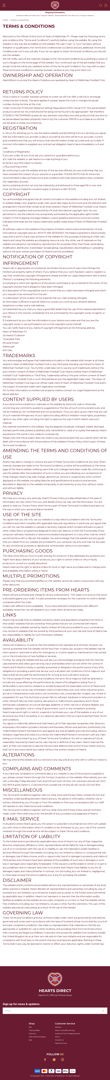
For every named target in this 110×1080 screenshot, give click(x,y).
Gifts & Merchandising (37, 1037)
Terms (57, 1037)
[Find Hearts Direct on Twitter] (55, 1059)
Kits (30, 1027)
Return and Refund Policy (65, 1030)
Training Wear (34, 1030)
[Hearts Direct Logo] (55, 5)
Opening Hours (61, 1043)
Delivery (58, 1027)
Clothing (32, 1033)
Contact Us (59, 1040)
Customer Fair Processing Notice (67, 1033)
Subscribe (103, 1011)
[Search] (100, 5)
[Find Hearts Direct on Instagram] (63, 1059)
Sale (30, 1040)
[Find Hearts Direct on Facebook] (46, 1059)
